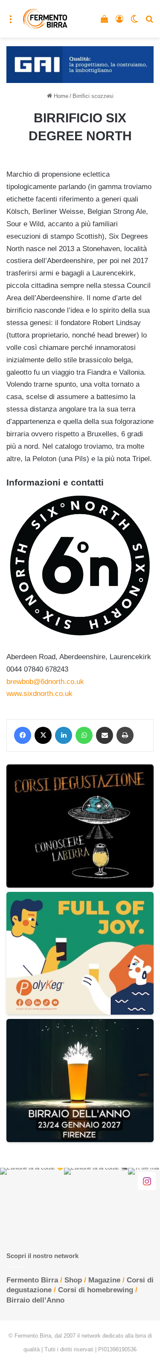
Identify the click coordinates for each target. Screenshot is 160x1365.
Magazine (104, 1280)
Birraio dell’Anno (35, 1300)
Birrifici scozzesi (93, 96)
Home (60, 96)
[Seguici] (146, 1180)
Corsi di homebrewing (95, 1290)
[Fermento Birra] (45, 19)
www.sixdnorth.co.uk (39, 694)
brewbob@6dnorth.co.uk (45, 682)
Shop (73, 1280)
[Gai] (80, 64)
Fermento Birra (32, 1280)
